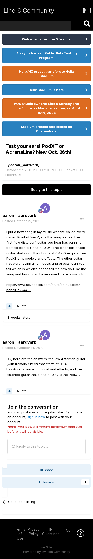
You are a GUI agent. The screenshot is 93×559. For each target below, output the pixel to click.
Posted (21, 221)
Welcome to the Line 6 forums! (46, 39)
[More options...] (82, 219)
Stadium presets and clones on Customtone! (46, 129)
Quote (22, 306)
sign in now (36, 417)
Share (48, 470)
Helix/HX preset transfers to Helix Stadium (46, 73)
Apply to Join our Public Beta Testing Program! (46, 55)
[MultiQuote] (9, 306)
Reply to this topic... (31, 446)
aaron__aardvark (24, 165)
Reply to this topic (46, 189)
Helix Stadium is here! (47, 90)
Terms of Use (20, 533)
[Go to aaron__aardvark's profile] (45, 208)
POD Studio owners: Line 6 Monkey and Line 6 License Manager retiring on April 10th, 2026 (46, 108)
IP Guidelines (50, 531)
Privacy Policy (34, 531)
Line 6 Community (29, 10)
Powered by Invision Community (46, 552)
